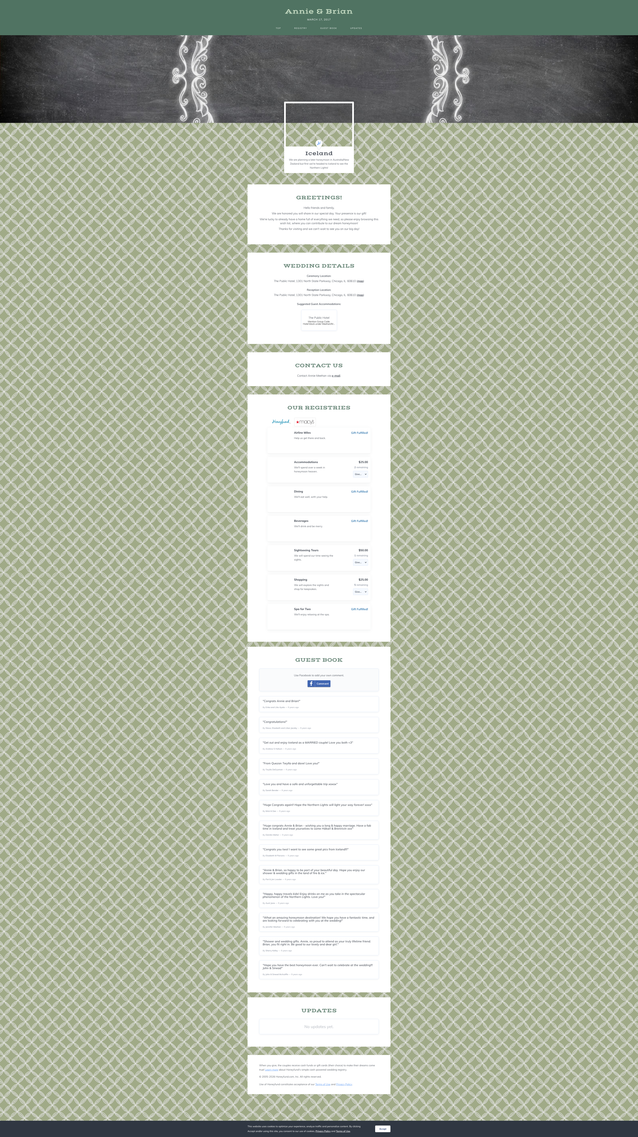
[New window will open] (305, 422)
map (360, 281)
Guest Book (328, 28)
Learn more (271, 1069)
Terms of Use (322, 1084)
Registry (300, 28)
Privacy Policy (344, 1084)
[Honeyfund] (281, 422)
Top (278, 28)
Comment (323, 683)
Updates (356, 28)
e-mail (336, 376)
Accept (382, 1129)
